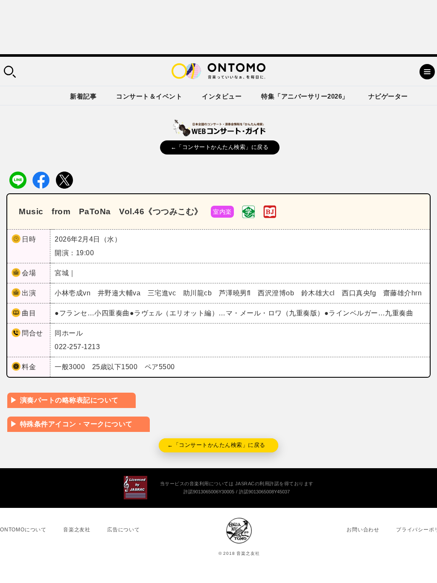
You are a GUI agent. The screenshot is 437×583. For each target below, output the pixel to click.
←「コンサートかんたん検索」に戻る (220, 147)
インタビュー (222, 96)
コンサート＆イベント (149, 96)
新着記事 (83, 96)
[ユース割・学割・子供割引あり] (248, 211)
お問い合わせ (363, 530)
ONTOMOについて (23, 530)
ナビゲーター (388, 96)
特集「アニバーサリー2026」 (305, 96)
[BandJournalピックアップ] (269, 211)
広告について (123, 530)
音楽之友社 (76, 530)
